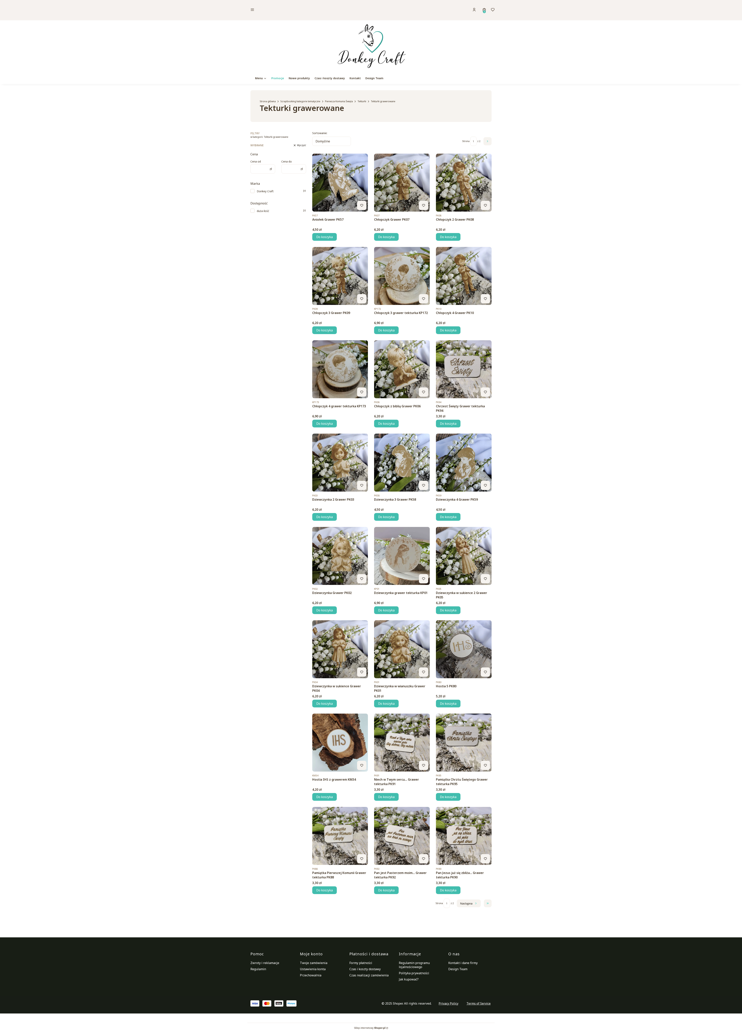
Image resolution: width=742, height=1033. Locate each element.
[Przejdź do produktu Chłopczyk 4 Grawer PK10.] (464, 276)
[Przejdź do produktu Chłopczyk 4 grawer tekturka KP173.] (340, 369)
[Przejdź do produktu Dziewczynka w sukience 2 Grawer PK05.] (464, 556)
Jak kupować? (409, 979)
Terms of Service (478, 1003)
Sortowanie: (319, 133)
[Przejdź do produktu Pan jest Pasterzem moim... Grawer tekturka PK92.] (402, 836)
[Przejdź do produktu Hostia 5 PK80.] (464, 649)
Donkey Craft (265, 191)
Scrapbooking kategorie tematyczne (300, 101)
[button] (279, 10)
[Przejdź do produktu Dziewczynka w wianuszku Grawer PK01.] (402, 649)
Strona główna (268, 101)
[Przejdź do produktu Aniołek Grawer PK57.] (340, 183)
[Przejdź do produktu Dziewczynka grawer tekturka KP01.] (402, 556)
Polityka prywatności (414, 973)
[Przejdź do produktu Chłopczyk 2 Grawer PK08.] (464, 183)
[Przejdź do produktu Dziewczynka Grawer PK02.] (340, 556)
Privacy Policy (448, 1003)
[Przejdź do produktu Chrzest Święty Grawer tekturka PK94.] (464, 369)
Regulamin (258, 969)
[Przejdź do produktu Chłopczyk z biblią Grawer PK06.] (402, 369)
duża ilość (263, 211)
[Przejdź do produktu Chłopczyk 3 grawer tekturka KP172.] (402, 276)
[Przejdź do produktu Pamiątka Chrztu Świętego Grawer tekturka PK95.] (464, 743)
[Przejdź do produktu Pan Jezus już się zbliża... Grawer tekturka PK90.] (464, 836)
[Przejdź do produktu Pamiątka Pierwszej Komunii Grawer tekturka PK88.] (340, 836)
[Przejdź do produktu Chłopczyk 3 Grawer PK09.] (340, 276)
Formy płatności (360, 963)
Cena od (255, 161)
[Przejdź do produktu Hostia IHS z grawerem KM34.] (340, 743)
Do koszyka (324, 237)
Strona (466, 141)
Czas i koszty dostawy (365, 969)
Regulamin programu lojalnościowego (414, 965)
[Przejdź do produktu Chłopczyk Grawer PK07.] (402, 183)
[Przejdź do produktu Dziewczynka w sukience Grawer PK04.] (340, 649)
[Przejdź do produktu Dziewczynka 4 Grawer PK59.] (464, 463)
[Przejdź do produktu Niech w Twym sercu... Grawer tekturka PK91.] (402, 743)
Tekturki (361, 101)
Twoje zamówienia (313, 963)
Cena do (286, 161)
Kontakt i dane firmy (463, 963)
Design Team (457, 969)
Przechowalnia (310, 975)
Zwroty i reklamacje (264, 963)
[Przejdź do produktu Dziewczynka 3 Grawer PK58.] (402, 463)
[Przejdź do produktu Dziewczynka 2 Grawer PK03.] (340, 463)
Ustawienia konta (313, 969)
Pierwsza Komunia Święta (339, 101)
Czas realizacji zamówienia (369, 975)
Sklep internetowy (369, 1028)
